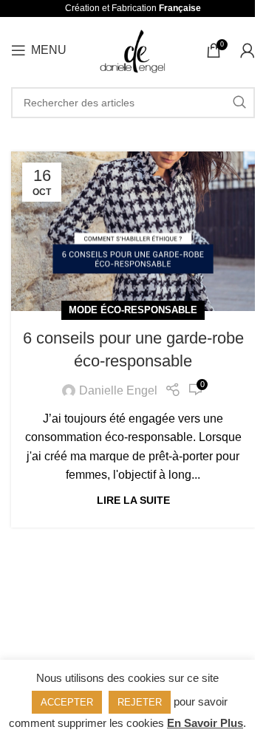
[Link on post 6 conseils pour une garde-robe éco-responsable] (133, 231)
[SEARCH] (239, 102)
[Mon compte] (247, 50)
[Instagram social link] (131, 620)
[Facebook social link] (112, 620)
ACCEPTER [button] (67, 702)
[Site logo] (133, 49)
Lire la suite (133, 500)
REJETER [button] (139, 702)
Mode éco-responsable (133, 309)
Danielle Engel (118, 390)
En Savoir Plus (205, 723)
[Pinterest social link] (152, 620)
